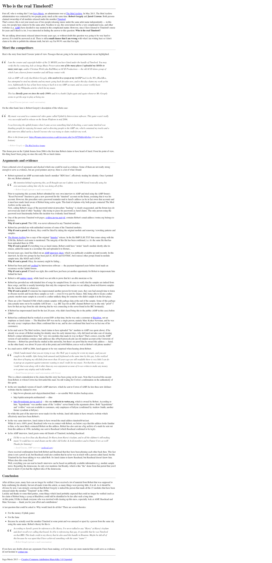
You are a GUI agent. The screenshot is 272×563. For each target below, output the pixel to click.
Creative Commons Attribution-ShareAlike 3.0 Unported (46, 559)
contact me (23, 551)
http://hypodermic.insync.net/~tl (28, 401)
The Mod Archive (74, 13)
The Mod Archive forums (35, 145)
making (23, 278)
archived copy (47, 447)
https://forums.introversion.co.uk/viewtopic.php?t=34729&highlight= (60, 136)
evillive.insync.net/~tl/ (55, 217)
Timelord (61, 19)
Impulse (54, 237)
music (30, 278)
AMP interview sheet (53, 252)
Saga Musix (38, 13)
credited (34, 265)
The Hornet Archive (17, 237)
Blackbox (97, 317)
